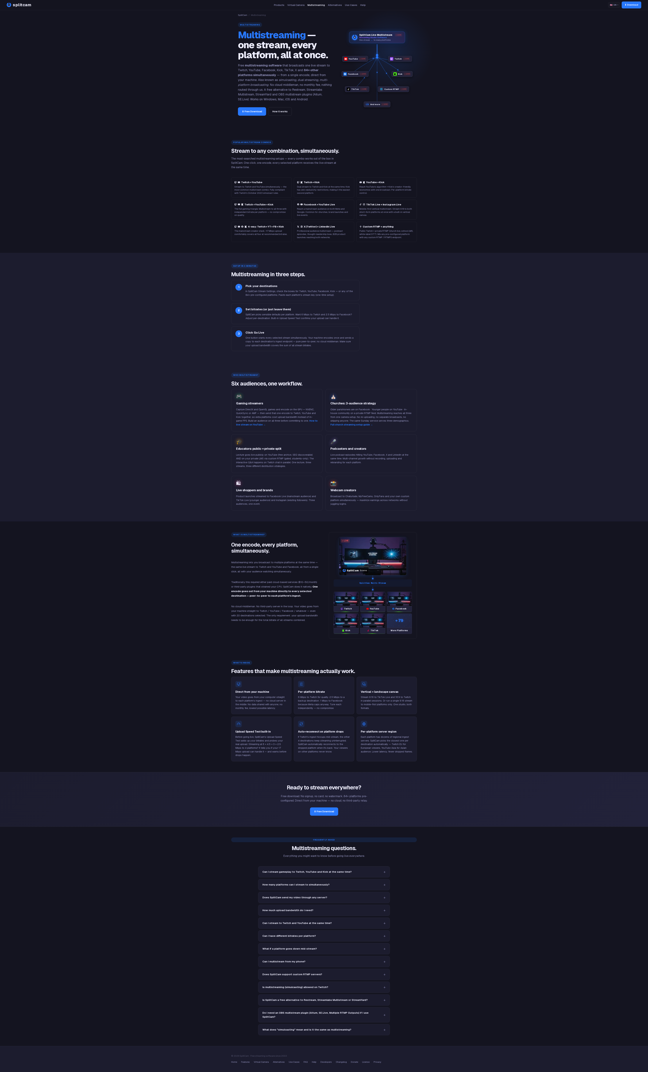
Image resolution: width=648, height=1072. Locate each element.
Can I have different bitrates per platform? (289, 935)
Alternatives (335, 5)
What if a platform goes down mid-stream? (289, 948)
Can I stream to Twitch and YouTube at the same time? (297, 923)
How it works (280, 111)
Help (363, 5)
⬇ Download (631, 4)
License (366, 1062)
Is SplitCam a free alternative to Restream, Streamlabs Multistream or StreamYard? (315, 1000)
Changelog (341, 1062)
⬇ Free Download (252, 111)
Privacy (377, 1062)
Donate (354, 1062)
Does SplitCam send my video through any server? (294, 897)
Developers (326, 1062)
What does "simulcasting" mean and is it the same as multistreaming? (306, 1029)
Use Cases (351, 5)
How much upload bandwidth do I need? (287, 910)
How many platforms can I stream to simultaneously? (296, 884)
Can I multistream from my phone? (283, 961)
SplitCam (242, 15)
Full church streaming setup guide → (351, 424)
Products (279, 5)
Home (234, 1062)
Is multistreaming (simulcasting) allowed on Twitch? (295, 987)
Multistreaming (316, 5)
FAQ (306, 1062)
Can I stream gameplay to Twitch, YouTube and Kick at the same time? (307, 871)
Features (245, 1062)
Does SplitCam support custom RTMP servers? (292, 974)
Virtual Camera (295, 5)
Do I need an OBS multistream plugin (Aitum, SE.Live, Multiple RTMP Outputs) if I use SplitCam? (315, 1014)
